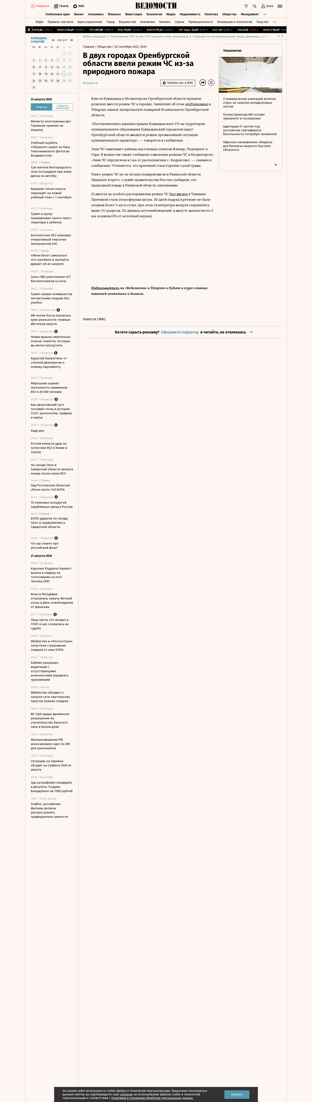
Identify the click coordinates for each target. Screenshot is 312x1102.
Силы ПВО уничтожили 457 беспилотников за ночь (51, 279)
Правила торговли (60, 22)
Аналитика (147, 22)
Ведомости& (127, 22)
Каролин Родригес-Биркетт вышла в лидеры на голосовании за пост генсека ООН (51, 575)
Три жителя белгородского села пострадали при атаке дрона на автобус (51, 171)
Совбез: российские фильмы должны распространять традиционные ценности (49, 810)
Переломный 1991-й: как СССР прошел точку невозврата (149, 36)
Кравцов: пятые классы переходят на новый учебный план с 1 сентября (51, 193)
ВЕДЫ (39, 22)
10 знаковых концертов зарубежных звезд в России (52, 505)
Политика (211, 14)
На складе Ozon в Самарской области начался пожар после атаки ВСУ (52, 469)
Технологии (154, 14)
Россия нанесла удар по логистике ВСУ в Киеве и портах (49, 448)
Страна (179, 22)
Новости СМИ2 (94, 319)
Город (111, 22)
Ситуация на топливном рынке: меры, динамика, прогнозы (233, 36)
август (62, 40)
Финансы (114, 14)
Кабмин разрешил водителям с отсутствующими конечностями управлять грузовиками (50, 671)
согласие (126, 1094)
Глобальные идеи (57, 14)
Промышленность (200, 22)
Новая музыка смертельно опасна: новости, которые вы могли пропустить (50, 341)
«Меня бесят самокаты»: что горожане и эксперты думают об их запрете (50, 259)
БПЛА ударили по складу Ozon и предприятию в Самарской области (49, 523)
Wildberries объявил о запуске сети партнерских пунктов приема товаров (50, 697)
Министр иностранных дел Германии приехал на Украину (51, 125)
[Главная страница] (156, 6)
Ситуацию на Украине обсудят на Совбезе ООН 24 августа (51, 765)
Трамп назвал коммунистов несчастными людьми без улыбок (51, 298)
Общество (229, 14)
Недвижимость (190, 14)
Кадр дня (37, 431)
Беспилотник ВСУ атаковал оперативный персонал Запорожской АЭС (51, 239)
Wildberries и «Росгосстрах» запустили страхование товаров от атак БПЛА (51, 645)
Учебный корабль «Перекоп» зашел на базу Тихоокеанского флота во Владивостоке (50, 149)
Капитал (164, 22)
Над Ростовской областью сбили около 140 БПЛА (50, 487)
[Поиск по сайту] (255, 6)
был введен (178, 194)
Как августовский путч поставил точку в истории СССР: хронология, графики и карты (51, 411)
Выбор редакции (94, 36)
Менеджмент (250, 14)
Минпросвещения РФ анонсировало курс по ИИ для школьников (50, 744)
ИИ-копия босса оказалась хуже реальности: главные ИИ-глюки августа (51, 320)
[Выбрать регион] (246, 6)
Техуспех (262, 22)
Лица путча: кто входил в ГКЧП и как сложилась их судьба (50, 624)
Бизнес (79, 14)
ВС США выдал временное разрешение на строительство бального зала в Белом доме (50, 720)
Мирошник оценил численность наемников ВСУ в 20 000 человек (49, 387)
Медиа (171, 14)
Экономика (96, 14)
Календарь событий (39, 40)
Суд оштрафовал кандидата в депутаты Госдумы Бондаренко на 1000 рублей (52, 787)
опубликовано (196, 104)
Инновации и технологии (234, 22)
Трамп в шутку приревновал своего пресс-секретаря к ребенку (51, 218)
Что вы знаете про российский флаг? (45, 546)
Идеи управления (89, 22)
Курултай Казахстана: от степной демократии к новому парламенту (49, 362)
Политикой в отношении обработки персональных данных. (152, 1098)
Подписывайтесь (105, 288)
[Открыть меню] (280, 6)
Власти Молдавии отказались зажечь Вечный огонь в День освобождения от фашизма (52, 600)
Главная (89, 47)
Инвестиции (133, 14)
